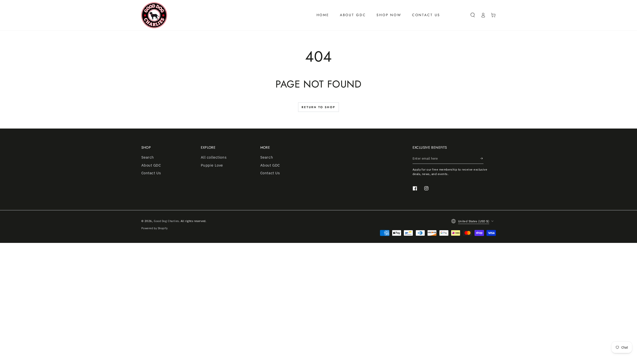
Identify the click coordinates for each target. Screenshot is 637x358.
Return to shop (318, 107)
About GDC (151, 165)
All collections (214, 157)
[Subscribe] (481, 158)
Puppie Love (212, 165)
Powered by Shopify (154, 228)
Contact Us (151, 172)
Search (147, 157)
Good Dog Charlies (166, 221)
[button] (473, 15)
